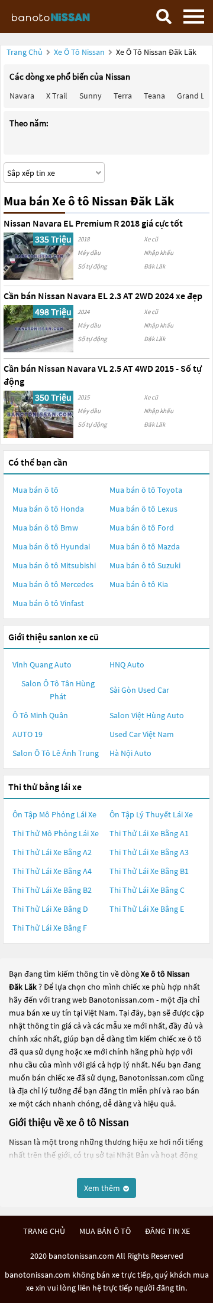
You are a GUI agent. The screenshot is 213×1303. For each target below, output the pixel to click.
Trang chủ (25, 52)
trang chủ (44, 1231)
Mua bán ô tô (35, 489)
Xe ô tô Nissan (79, 52)
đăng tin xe (167, 1231)
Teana (154, 95)
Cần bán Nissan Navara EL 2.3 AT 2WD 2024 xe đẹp (103, 296)
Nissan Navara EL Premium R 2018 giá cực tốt (93, 223)
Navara (21, 95)
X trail (56, 95)
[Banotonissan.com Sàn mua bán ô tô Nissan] (62, 16)
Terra (123, 95)
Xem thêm (103, 1188)
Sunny (90, 95)
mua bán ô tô (105, 1231)
